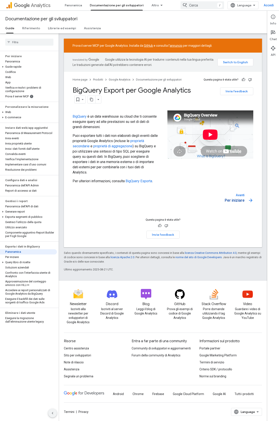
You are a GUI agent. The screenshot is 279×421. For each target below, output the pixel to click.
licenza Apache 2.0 (122, 257)
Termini (69, 412)
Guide (9, 28)
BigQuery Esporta (139, 181)
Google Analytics (119, 79)
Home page (80, 79)
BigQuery (80, 116)
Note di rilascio (74, 362)
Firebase (158, 394)
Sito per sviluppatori (77, 355)
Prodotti (98, 79)
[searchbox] (29, 42)
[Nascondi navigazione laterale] (52, 413)
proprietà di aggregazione (113, 146)
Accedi (269, 5)
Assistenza (92, 28)
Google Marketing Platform (218, 355)
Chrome (138, 394)
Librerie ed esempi (62, 28)
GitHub (148, 45)
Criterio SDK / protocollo (215, 369)
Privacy (83, 412)
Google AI (219, 394)
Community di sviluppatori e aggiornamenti (161, 348)
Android (118, 394)
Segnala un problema (78, 376)
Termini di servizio (211, 362)
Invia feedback (237, 91)
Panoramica (73, 5)
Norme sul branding (212, 376)
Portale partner (209, 348)
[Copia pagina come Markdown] (91, 99)
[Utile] (243, 79)
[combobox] (202, 5)
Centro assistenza (76, 348)
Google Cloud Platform (188, 394)
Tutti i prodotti (244, 394)
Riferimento (31, 28)
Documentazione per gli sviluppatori (117, 5)
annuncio (176, 45)
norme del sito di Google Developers (198, 257)
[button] (28, 66)
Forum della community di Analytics (156, 355)
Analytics (40, 5)
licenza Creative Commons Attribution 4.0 (210, 252)
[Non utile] (250, 79)
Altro (155, 5)
